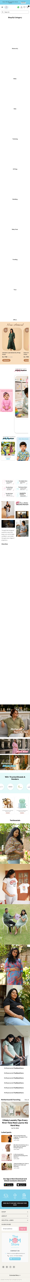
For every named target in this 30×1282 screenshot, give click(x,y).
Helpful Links (8, 1220)
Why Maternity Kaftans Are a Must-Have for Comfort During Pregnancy (21, 1146)
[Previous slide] (16, 404)
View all (27, 1099)
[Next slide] (26, 404)
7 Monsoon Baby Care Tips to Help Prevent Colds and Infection (21, 1165)
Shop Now (6, 360)
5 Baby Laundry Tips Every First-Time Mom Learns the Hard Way (15, 1123)
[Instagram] (10, 1267)
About (4, 1216)
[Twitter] (7, 1267)
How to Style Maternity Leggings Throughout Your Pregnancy (20, 1137)
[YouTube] (14, 1267)
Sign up (22, 1229)
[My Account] (21, 7)
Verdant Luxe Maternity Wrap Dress (11, 353)
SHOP (4, 1212)
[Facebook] (3, 1267)
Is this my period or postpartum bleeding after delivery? (21, 1156)
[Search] (2, 12)
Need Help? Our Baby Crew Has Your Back (15, 1204)
